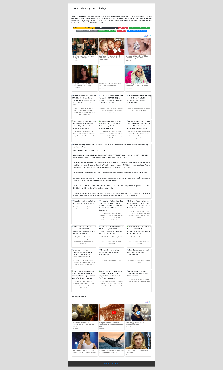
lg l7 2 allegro (122, 30)
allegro (117, 363)
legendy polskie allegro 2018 (107, 30)
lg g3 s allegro (123, 28)
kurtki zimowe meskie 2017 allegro (83, 28)
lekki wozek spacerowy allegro (137, 30)
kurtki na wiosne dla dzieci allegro (139, 28)
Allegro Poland (109, 363)
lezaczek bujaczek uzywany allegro (106, 28)
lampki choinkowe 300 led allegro (87, 30)
